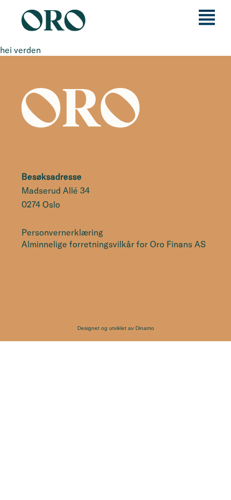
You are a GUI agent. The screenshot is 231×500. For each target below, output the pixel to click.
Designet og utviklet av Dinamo (115, 328)
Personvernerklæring (62, 232)
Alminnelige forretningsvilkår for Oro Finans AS (113, 244)
